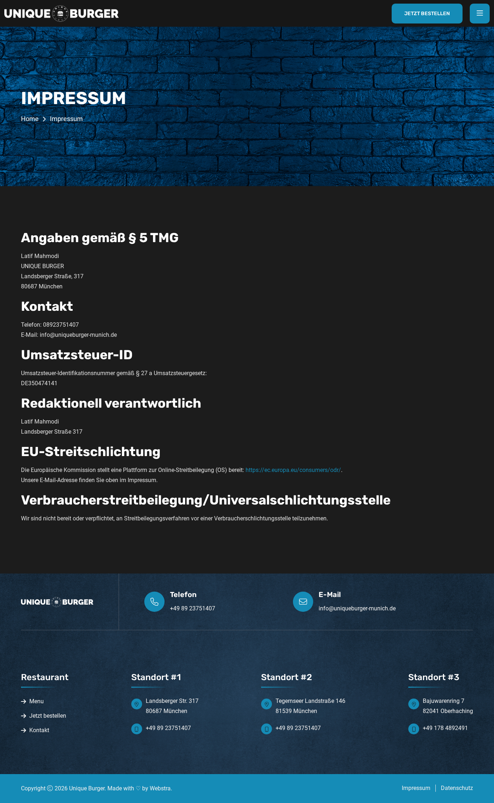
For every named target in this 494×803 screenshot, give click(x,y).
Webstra (160, 788)
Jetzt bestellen (47, 715)
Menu (36, 701)
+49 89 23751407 (192, 608)
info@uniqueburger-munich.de (357, 608)
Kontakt (39, 730)
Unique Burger (87, 788)
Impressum (416, 788)
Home (30, 119)
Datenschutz (457, 788)
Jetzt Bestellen (427, 13)
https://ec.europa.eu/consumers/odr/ (293, 470)
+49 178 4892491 (445, 728)
